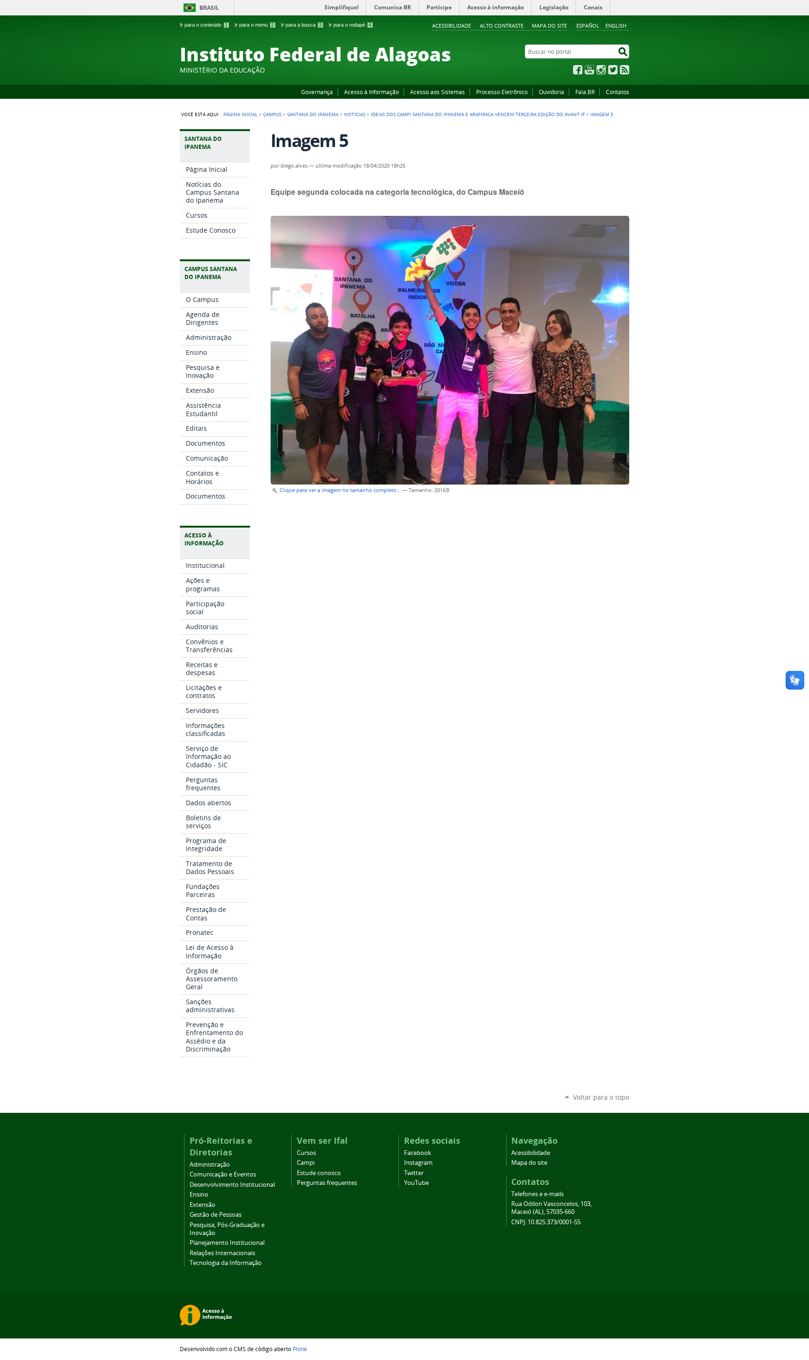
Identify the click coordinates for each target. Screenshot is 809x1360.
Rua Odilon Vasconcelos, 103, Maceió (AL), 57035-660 (551, 1208)
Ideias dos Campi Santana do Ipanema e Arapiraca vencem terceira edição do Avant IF (478, 114)
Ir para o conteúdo (204, 25)
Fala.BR (585, 92)
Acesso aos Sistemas (437, 92)
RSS (624, 69)
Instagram (601, 69)
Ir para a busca (301, 25)
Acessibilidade (451, 25)
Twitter (613, 69)
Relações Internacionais (222, 1253)
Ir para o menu (254, 25)
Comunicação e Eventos (223, 1174)
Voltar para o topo (601, 1097)
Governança (317, 92)
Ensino (199, 1194)
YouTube (589, 69)
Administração (210, 1165)
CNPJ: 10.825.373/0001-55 (546, 1222)
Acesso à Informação (371, 92)
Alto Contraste (501, 25)
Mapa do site (549, 25)
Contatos (617, 92)
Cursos (306, 1153)
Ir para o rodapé (350, 25)
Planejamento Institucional (227, 1243)
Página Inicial (240, 114)
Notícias (354, 114)
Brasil (209, 8)
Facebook (577, 69)
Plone (300, 1349)
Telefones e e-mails (537, 1194)
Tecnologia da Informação (226, 1263)
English (615, 25)
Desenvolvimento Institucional (232, 1185)
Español (587, 25)
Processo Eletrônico (502, 92)
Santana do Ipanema (312, 114)
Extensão (202, 1205)
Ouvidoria (551, 92)
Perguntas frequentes (327, 1183)
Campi (306, 1163)
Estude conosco (319, 1173)
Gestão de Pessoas (216, 1215)
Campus (272, 114)
